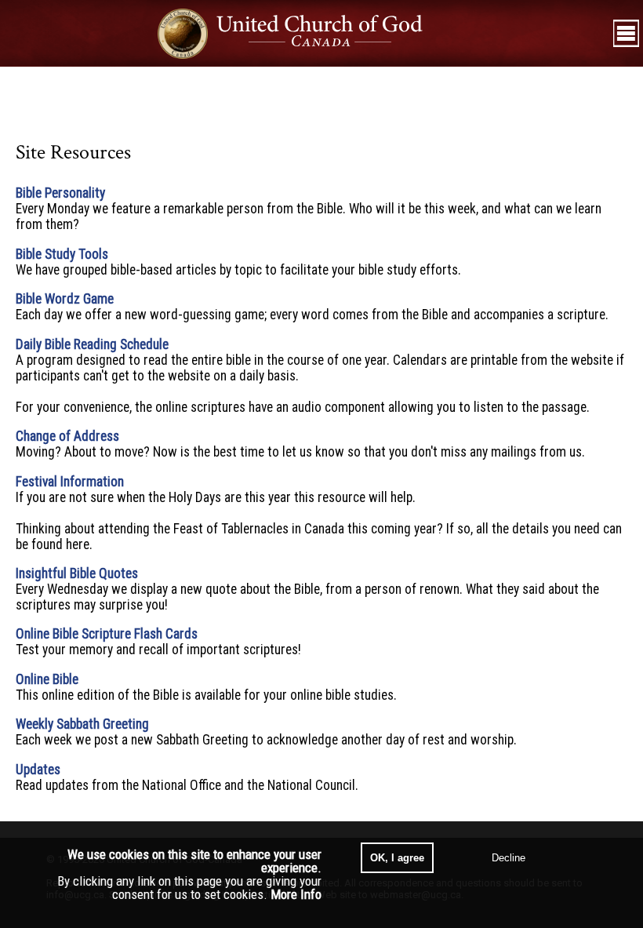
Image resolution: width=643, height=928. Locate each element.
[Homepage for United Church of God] (305, 33)
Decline (508, 858)
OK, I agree (397, 858)
